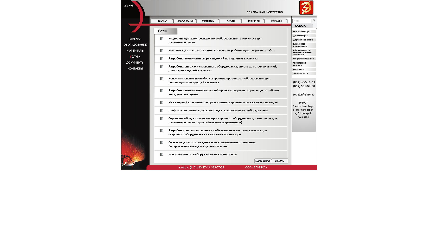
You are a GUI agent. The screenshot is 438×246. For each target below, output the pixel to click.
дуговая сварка (300, 36)
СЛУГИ (135, 56)
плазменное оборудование (300, 45)
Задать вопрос (262, 161)
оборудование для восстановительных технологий (302, 52)
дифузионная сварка (303, 40)
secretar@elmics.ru (303, 94)
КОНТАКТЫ (135, 68)
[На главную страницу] (279, 7)
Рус (126, 5)
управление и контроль (299, 64)
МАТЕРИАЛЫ (135, 50)
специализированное (303, 59)
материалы (298, 69)
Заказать (279, 161)
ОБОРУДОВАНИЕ (135, 44)
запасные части (300, 73)
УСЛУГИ (231, 21)
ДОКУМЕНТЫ (135, 62)
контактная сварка (301, 32)
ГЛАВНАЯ (135, 38)
